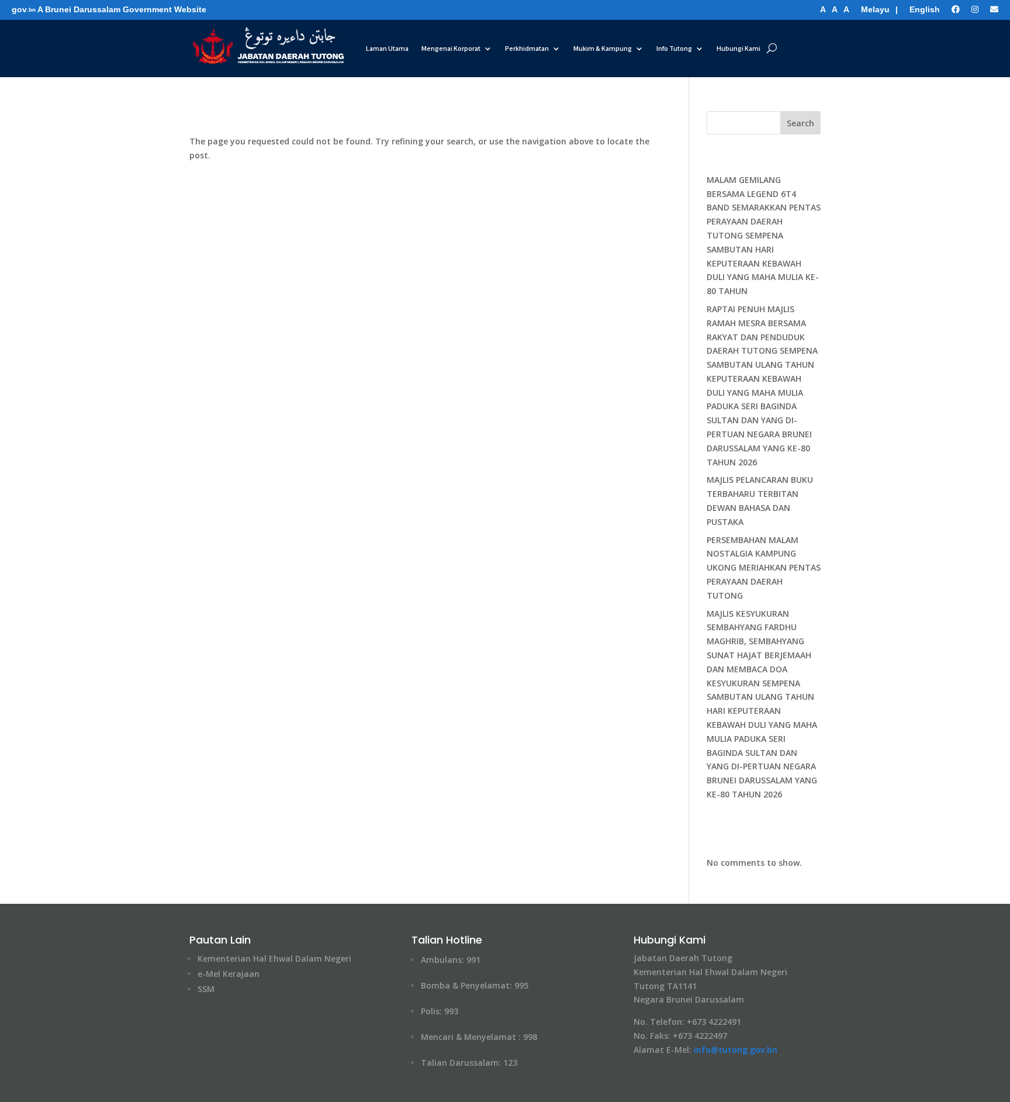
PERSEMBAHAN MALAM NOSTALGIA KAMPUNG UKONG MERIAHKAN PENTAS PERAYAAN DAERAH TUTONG (764, 567)
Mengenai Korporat (450, 48)
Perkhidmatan (527, 48)
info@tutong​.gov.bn (735, 1049)
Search (800, 123)
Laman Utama (387, 48)
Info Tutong (674, 48)
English (924, 9)
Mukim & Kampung (602, 48)
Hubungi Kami (738, 48)
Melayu (875, 9)
